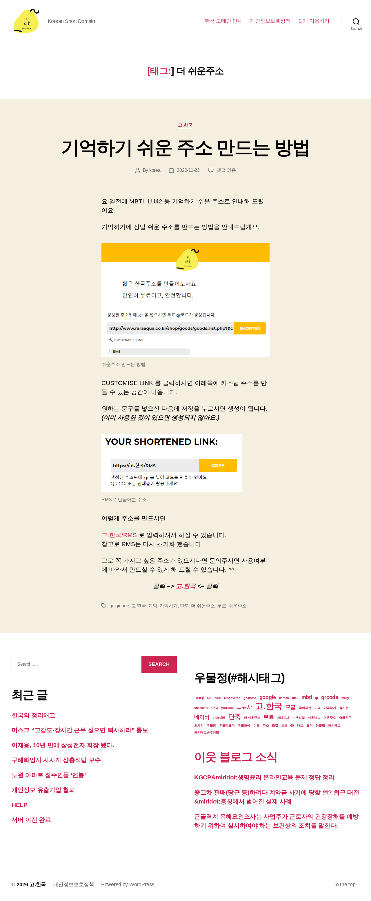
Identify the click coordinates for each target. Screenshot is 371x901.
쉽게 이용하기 (314, 21)
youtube (227, 707)
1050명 (199, 698)
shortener (201, 707)
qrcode (122, 605)
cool (217, 698)
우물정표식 (227, 725)
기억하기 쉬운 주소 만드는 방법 (185, 147)
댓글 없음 (226, 170)
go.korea (249, 698)
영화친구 (345, 717)
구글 (290, 707)
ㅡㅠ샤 (244, 707)
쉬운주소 (237, 605)
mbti (306, 697)
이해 (256, 725)
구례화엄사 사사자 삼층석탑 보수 (56, 759)
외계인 (198, 725)
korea (155, 170)
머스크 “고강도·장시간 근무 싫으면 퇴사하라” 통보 (81, 730)
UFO (214, 707)
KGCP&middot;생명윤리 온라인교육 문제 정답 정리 (264, 777)
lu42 (295, 698)
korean (284, 698)
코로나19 (287, 725)
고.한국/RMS (119, 535)
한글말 (320, 725)
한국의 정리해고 (33, 715)
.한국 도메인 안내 (223, 21)
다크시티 (219, 717)
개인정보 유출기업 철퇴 (43, 789)
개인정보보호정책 (270, 21)
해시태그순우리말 (206, 732)
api (209, 698)
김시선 (343, 707)
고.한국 (185, 124)
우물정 (211, 725)
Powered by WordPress (127, 884)
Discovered (232, 698)
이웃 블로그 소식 (235, 756)
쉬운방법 (314, 717)
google (267, 697)
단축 (184, 605)
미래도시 (283, 717)
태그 (300, 725)
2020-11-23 (188, 170)
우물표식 (244, 725)
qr (111, 605)
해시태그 (334, 725)
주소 (266, 725)
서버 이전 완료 (31, 819)
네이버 (202, 717)
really (345, 698)
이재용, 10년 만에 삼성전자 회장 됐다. (63, 745)
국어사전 (305, 707)
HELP (20, 804)
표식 (309, 725)
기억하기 (168, 605)
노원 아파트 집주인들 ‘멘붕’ (49, 775)
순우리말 (298, 717)
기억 (152, 605)
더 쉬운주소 (203, 605)
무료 (221, 605)
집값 (275, 725)
